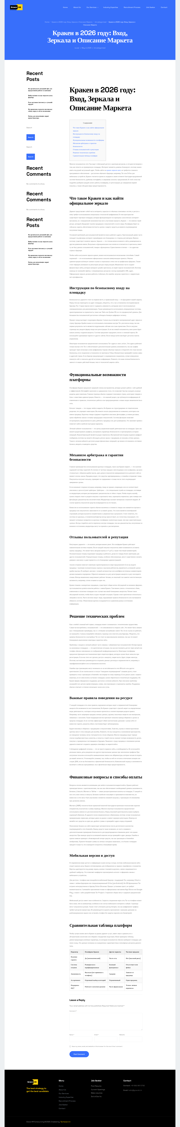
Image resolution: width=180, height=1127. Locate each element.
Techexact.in (65, 1122)
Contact (62, 1108)
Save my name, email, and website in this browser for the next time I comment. (97, 1046)
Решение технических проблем (84, 153)
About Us (62, 1090)
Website (122, 1035)
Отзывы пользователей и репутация (86, 149)
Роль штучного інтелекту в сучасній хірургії (40, 103)
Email (96, 1035)
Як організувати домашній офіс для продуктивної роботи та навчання (40, 89)
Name (71, 1035)
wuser (77, 48)
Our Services (64, 1093)
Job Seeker (63, 1105)
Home (61, 1086)
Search (29, 128)
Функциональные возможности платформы (88, 140)
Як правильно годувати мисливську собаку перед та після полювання (40, 110)
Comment (73, 1011)
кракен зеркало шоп (114, 170)
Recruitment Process (67, 1101)
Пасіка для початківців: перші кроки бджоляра (38, 117)
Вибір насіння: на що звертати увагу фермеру (40, 96)
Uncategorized (99, 48)
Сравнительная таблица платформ (85, 156)
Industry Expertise (66, 1097)
